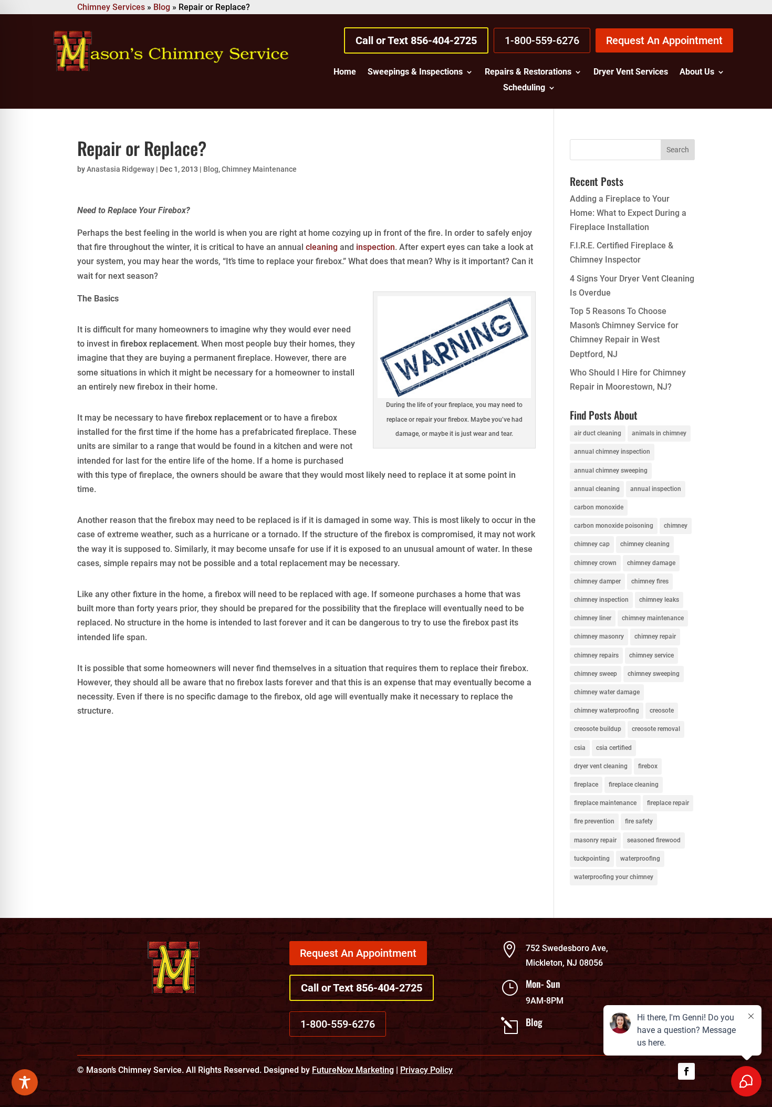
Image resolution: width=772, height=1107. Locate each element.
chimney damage (651, 563)
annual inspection (655, 489)
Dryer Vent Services (630, 72)
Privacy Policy (426, 1070)
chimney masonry (599, 636)
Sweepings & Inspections (415, 72)
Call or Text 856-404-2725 (416, 40)
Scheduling (524, 88)
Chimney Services (111, 7)
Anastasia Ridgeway (120, 169)
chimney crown (595, 563)
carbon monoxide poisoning (613, 525)
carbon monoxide (598, 507)
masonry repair (595, 840)
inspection (375, 247)
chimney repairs (596, 655)
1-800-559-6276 (542, 40)
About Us (697, 72)
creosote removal (656, 729)
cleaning (322, 247)
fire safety (639, 821)
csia (580, 747)
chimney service (651, 655)
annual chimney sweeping (611, 470)
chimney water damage (607, 692)
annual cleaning (597, 489)
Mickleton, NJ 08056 (564, 963)
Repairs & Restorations (528, 72)
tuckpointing (592, 858)
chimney (675, 525)
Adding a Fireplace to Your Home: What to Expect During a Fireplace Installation (628, 213)
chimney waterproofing (606, 710)
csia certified (614, 747)
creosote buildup (597, 729)
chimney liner (592, 618)
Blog (161, 7)
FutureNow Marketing (353, 1070)
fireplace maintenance (605, 803)
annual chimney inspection (612, 451)
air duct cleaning (597, 433)
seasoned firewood (654, 840)
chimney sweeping (654, 673)
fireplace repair (668, 803)
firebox (648, 766)
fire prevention (594, 821)
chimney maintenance (653, 618)
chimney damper (597, 581)
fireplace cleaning (634, 784)
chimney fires (650, 581)
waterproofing (640, 858)
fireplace (586, 784)
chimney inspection (601, 599)
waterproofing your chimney (613, 877)
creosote (662, 710)
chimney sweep (595, 673)
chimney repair (655, 636)
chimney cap (592, 544)
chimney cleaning (645, 544)
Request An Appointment (664, 40)
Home (344, 72)
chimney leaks (659, 599)
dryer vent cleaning (601, 766)
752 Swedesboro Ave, (567, 948)
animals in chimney (659, 433)
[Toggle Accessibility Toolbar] (25, 1082)
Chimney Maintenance (259, 169)
